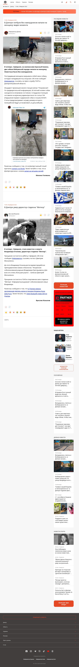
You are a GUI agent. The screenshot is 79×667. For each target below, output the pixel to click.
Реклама (30, 2)
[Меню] (75, 2)
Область (18, 2)
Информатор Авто (51, 659)
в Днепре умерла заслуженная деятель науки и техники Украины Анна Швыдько (24, 291)
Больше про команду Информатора (63, 368)
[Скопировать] (48, 32)
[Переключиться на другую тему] (66, 2)
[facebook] (26, 651)
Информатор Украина (28, 659)
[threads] (52, 651)
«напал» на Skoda (18, 169)
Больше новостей (64, 285)
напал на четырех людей (33, 171)
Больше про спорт (64, 604)
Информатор (9, 81)
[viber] (39, 651)
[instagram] (31, 651)
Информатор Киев (40, 659)
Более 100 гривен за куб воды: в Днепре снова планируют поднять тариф (44, 11)
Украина (24, 2)
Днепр (12, 2)
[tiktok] (44, 651)
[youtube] (48, 651)
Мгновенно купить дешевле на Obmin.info (64, 321)
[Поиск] (71, 2)
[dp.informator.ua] (5, 2)
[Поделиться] (44, 32)
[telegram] (35, 651)
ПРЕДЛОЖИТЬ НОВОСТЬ (39, 617)
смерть (6, 320)
